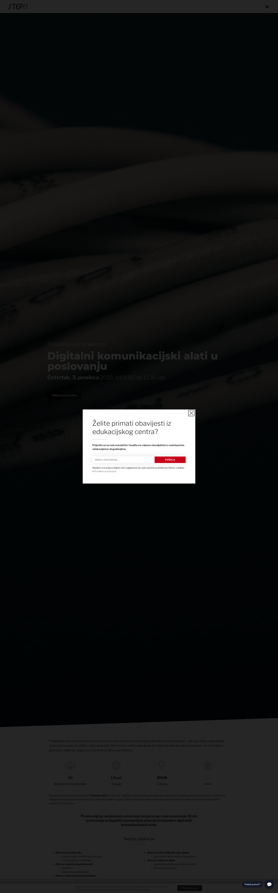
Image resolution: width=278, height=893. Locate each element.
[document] (139, 446)
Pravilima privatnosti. (105, 471)
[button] (191, 413)
